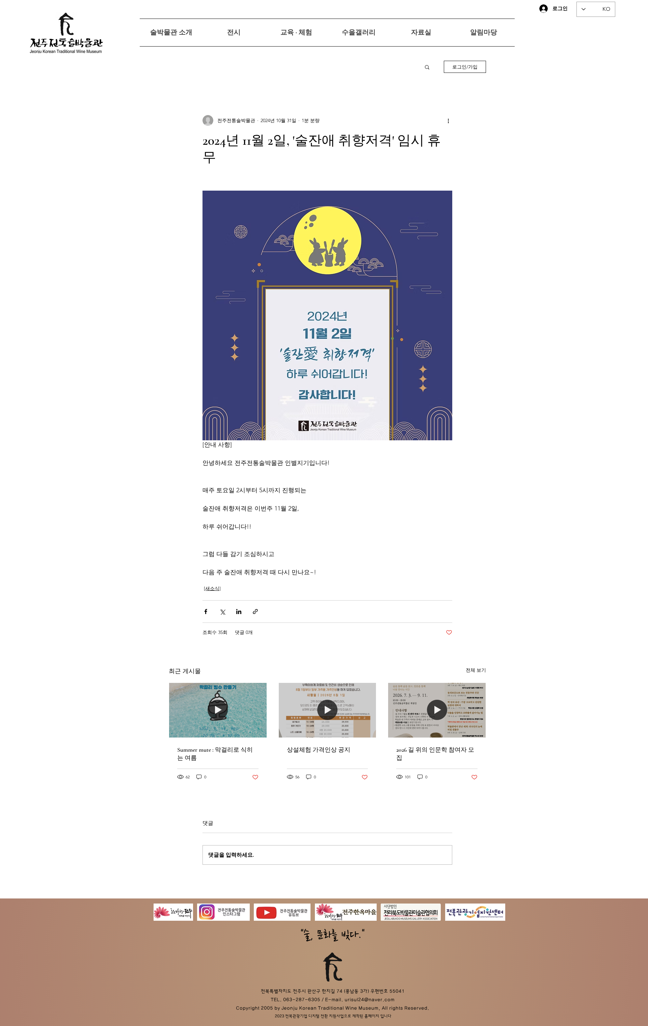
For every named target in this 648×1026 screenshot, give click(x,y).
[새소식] (212, 588)
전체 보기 (476, 670)
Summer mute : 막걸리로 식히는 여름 (215, 753)
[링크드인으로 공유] (239, 611)
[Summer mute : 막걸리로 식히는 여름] (218, 710)
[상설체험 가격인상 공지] (327, 710)
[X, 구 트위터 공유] (222, 611)
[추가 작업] (448, 120)
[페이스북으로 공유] (205, 611)
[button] (427, 67)
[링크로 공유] (255, 611)
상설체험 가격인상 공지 (318, 749)
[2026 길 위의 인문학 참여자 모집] (437, 710)
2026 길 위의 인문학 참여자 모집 (435, 753)
